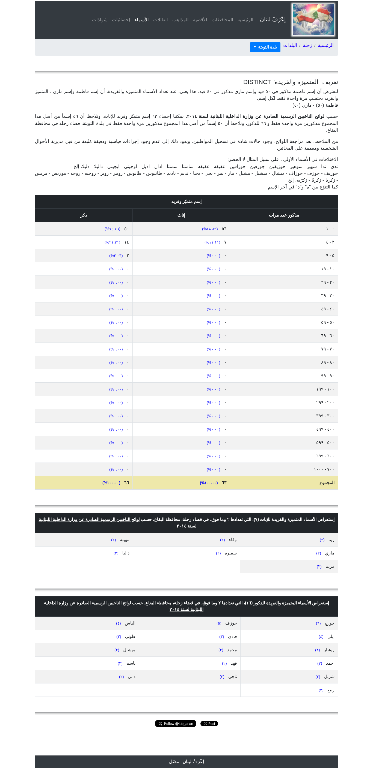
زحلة (307, 45)
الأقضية (200, 19)
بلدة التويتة (267, 47)
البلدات (290, 45)
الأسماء (140, 19)
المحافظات (222, 19)
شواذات (100, 19)
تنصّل (174, 761)
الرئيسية (245, 19)
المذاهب (180, 19)
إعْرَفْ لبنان (273, 19)
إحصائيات (121, 19)
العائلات (160, 19)
